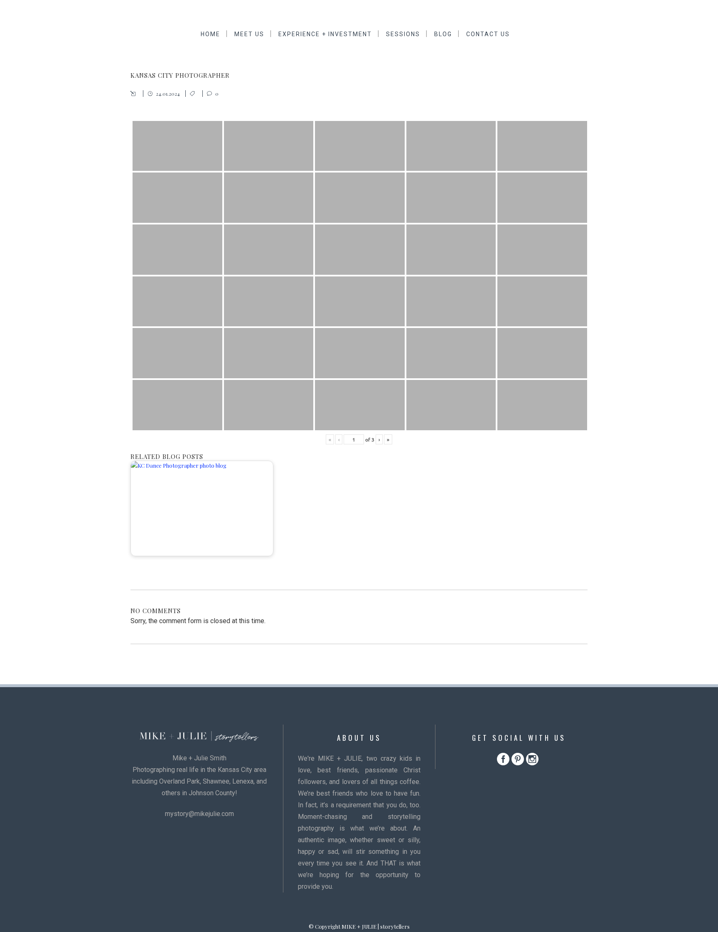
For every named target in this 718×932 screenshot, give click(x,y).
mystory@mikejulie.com (199, 814)
